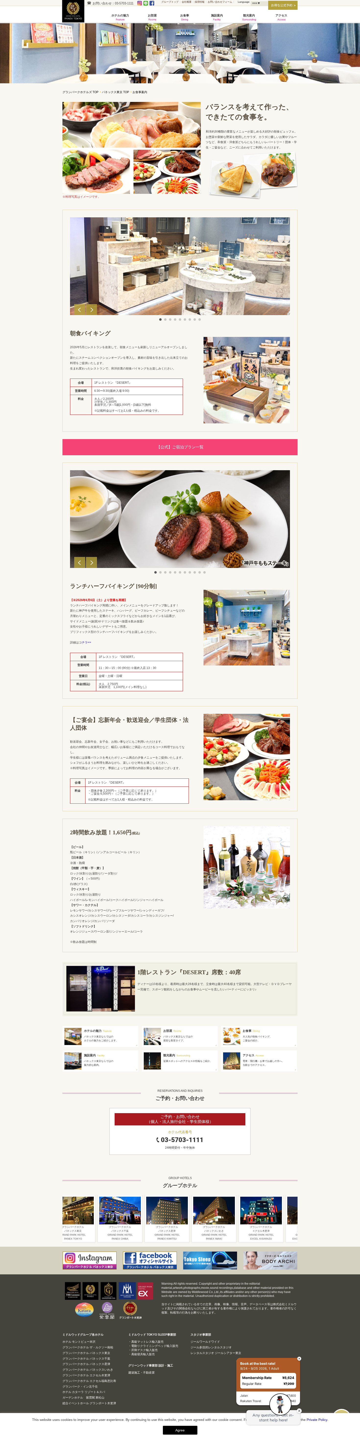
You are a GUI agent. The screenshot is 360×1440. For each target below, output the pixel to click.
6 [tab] (185, 319)
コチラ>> (85, 642)
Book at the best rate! (224, 1352)
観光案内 (249, 17)
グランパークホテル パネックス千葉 (86, 1358)
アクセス (281, 17)
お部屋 (152, 17)
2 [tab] (165, 319)
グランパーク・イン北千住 (80, 1386)
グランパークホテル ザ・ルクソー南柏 (87, 1347)
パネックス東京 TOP (115, 92)
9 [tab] (199, 319)
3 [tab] (170, 319)
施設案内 (217, 17)
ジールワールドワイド (205, 1341)
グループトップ (170, 1)
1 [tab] (160, 319)
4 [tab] (175, 319)
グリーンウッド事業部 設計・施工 (150, 1365)
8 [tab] (194, 319)
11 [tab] (204, 572)
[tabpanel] (180, 266)
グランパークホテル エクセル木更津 (86, 1375)
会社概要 (187, 1)
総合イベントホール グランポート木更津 (89, 1403)
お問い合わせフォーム (220, 1)
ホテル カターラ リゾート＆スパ (83, 1392)
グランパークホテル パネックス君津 (86, 1364)
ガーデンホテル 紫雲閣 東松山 (83, 1397)
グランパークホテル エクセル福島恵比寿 (89, 1381)
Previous (79, 309)
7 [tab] (190, 319)
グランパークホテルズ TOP (80, 92)
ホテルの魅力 (120, 17)
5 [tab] (180, 319)
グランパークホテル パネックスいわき (87, 1369)
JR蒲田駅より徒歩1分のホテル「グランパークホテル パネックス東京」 (75, 14)
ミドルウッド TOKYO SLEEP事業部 (152, 1334)
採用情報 (199, 1)
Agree (180, 1430)
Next (91, 309)
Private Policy (317, 1420)
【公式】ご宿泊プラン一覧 (180, 447)
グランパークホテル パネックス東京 (86, 1353)
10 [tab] (199, 572)
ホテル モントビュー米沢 (79, 1341)
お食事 (184, 17)
